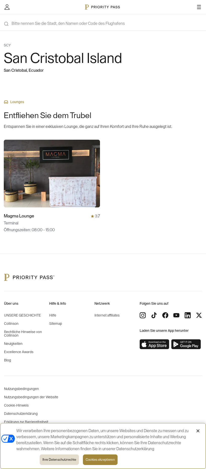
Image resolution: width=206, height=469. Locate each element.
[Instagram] (143, 315)
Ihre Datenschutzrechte (59, 459)
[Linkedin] (188, 315)
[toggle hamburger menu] (199, 7)
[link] (154, 344)
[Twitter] (199, 315)
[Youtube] (176, 315)
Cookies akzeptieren (100, 459)
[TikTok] (154, 315)
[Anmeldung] (7, 7)
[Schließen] (197, 430)
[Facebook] (165, 315)
